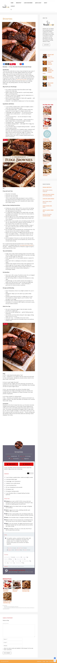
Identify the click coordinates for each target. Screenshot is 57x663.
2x (30, 473)
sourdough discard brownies (26, 245)
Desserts (5, 605)
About (45, 2)
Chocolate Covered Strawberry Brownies (11, 606)
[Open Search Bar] (11, 9)
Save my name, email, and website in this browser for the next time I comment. (18, 649)
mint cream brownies (21, 79)
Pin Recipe (27, 464)
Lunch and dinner (28, 2)
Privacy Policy (39, 661)
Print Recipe (12, 464)
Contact (13, 6)
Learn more (46, 44)
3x (32, 473)
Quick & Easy (38, 2)
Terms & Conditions (52, 661)
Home (12, 2)
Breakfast (18, 2)
